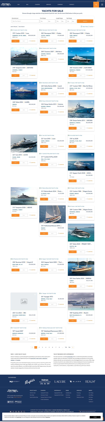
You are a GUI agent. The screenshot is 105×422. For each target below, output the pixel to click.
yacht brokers (70, 356)
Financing (79, 392)
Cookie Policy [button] (18, 417)
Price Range (43, 18)
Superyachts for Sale (58, 392)
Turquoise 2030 (22, 207)
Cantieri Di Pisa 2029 (49, 157)
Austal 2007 (17, 331)
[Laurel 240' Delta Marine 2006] (52, 82)
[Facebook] (13, 412)
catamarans (44, 358)
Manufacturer (15, 18)
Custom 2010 (20, 33)
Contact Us (91, 401)
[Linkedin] (19, 412)
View (15, 75)
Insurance (78, 395)
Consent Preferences (57, 409)
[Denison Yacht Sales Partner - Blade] (75, 382)
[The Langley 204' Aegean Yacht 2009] (52, 259)
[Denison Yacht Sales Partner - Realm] (90, 382)
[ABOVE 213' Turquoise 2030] (24, 196)
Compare (32, 41)
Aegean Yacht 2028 (81, 173)
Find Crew (68, 395)
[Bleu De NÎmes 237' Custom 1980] (81, 82)
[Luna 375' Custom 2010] (24, 30)
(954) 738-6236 (17, 397)
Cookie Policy (33, 411)
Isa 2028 (74, 138)
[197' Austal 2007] (24, 328)
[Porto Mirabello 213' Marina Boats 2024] (52, 188)
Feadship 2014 (79, 313)
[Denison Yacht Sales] (12, 391)
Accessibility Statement (49, 411)
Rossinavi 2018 (22, 262)
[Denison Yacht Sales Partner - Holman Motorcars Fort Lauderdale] (44, 382)
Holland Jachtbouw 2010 (52, 226)
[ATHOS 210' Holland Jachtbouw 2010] (52, 214)
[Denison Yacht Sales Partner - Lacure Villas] (60, 382)
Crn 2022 (19, 313)
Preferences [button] (47, 417)
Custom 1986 (81, 191)
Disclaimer (40, 411)
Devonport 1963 (51, 33)
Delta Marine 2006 (51, 86)
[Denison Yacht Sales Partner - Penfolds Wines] (29, 382)
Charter (37, 4)
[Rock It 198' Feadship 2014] (81, 301)
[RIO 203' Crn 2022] (24, 301)
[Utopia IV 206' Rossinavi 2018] (24, 259)
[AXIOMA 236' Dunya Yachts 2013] (81, 109)
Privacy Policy (48, 409)
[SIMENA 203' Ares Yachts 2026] (81, 267)
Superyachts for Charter (59, 395)
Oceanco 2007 (51, 51)
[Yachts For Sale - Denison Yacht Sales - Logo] (5, 4)
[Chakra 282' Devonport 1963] (52, 30)
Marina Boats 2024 (52, 191)
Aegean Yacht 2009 (52, 262)
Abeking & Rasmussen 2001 (52, 331)
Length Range (59, 18)
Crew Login (68, 397)
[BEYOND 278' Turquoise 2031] (24, 56)
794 (69, 347)
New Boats (32, 395)
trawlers (18, 360)
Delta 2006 (21, 102)
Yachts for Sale (32, 392)
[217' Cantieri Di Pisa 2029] (52, 153)
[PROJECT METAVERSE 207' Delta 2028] (81, 232)
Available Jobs (68, 392)
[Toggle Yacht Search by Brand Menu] (96, 4)
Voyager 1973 (47, 296)
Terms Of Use (66, 409)
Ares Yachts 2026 (80, 278)
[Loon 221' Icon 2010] (52, 135)
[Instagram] (16, 412)
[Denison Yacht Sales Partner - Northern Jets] (14, 382)
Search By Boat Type (34, 397)
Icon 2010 (20, 155)
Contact (71, 4)
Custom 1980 (81, 86)
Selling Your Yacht (80, 397)
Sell (27, 4)
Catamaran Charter (44, 395)
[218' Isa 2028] (81, 135)
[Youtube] (11, 412)
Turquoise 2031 (22, 68)
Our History (91, 392)
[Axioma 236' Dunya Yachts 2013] (52, 101)
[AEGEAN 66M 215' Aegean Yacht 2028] (81, 162)
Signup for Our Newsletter (88, 411)
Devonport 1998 (80, 33)
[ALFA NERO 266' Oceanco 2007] (81, 56)
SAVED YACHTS (100, 1)
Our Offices (91, 395)
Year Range (69, 18)
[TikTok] (21, 412)
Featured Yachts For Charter (46, 397)
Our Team (91, 399)
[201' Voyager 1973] (52, 293)
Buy (19, 4)
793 (66, 347)
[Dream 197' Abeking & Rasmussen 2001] (52, 328)
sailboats (12, 360)
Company (60, 4)
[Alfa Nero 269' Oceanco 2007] (52, 48)
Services (48, 4)
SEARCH (85, 21)
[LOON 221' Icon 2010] (24, 143)
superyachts (33, 358)
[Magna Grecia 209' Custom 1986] (81, 206)
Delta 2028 (81, 244)
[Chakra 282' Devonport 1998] (81, 30)
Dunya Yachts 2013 (52, 104)
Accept (95, 417)
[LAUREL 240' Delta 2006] (24, 91)
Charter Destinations (45, 399)
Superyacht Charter (44, 392)
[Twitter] (24, 412)
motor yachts (39, 358)
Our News (91, 397)
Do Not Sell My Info (61, 411)
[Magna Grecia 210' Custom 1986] (81, 188)
